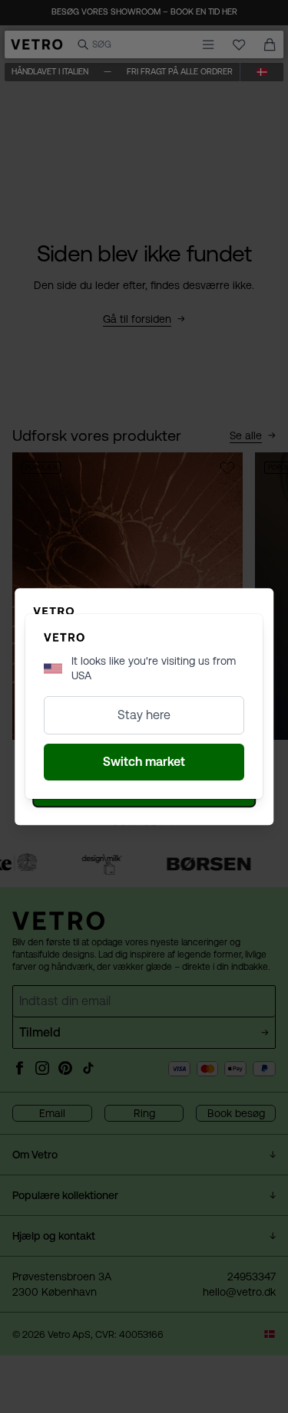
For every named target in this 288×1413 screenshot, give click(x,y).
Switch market (144, 761)
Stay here (144, 715)
